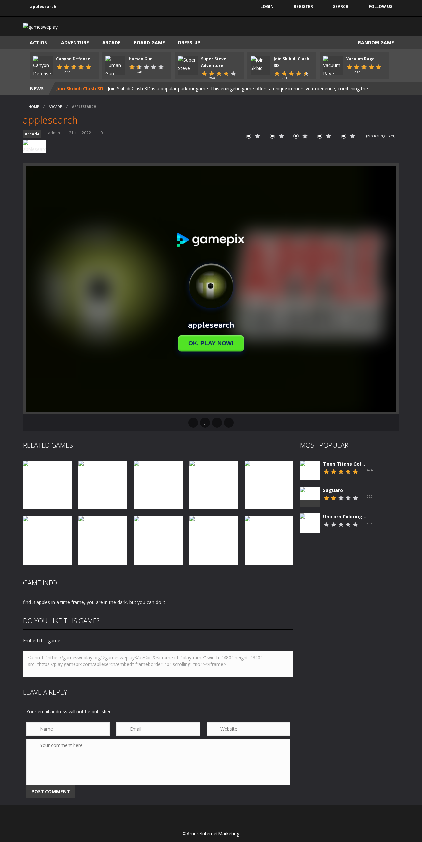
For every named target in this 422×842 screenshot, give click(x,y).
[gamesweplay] (40, 26)
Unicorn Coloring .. (344, 516)
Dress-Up (189, 42)
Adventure (75, 42)
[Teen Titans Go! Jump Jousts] (310, 476)
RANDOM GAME (375, 42)
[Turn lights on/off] (193, 423)
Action (39, 42)
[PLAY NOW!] (43, 66)
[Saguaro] (310, 493)
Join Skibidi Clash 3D (79, 88)
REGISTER (303, 6)
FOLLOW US (380, 6)
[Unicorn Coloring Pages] (310, 528)
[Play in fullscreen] (217, 423)
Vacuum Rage (360, 59)
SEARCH (340, 6)
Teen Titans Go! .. (344, 464)
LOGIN (267, 6)
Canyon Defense (73, 59)
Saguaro (333, 490)
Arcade (111, 42)
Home (33, 107)
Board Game (149, 42)
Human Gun (141, 59)
